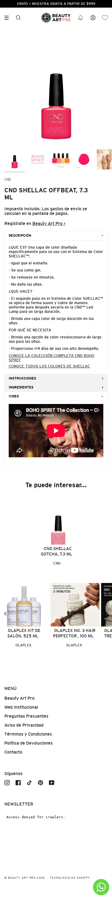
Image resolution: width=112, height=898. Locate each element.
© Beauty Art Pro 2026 (24, 877)
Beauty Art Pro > (49, 223)
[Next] (106, 613)
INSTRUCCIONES (22, 378)
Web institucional (21, 707)
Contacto (13, 752)
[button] (80, 18)
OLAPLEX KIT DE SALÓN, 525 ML (23, 633)
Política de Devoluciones (28, 743)
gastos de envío (65, 208)
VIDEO (14, 396)
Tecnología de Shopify (70, 877)
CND (7, 179)
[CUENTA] (93, 18)
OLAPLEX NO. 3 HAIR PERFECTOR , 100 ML (74, 633)
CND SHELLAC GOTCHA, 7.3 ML (56, 551)
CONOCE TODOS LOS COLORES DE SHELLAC (49, 366)
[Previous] (5, 613)
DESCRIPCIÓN (20, 235)
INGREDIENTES (21, 387)
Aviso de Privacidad (23, 725)
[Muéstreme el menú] (8, 18)
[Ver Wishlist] (105, 18)
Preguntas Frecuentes (26, 716)
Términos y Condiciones (28, 734)
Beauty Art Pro (19, 698)
